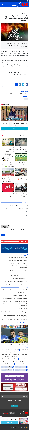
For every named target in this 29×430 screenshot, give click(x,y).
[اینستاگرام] (18, 400)
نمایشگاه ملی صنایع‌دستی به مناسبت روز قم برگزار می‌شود (15, 284)
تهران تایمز (21, 363)
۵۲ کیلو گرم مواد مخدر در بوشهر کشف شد (18, 273)
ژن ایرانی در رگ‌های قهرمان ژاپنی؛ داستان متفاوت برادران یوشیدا (14, 301)
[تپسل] (2, 105)
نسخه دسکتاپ (14, 406)
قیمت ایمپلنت (14, 356)
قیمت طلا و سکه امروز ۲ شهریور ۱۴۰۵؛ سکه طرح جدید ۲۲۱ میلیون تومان (15, 304)
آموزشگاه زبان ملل (23, 361)
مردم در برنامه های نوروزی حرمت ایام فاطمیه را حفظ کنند (15, 93)
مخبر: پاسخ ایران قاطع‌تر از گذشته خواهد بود (18, 257)
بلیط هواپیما (15, 359)
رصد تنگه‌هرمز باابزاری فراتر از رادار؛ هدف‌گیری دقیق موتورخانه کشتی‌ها (15, 316)
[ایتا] (7, 400)
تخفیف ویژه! (9, 422)
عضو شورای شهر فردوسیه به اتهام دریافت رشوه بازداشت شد (15, 298)
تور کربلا (10, 352)
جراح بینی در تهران (24, 349)
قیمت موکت (15, 352)
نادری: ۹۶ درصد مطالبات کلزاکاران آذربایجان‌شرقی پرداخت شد (15, 270)
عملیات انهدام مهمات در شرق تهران (20, 295)
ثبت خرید (14, 128)
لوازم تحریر (17, 349)
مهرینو (3, 361)
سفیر (2, 349)
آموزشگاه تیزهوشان (23, 359)
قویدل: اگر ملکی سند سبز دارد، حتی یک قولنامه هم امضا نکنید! (14, 290)
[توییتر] (16, 400)
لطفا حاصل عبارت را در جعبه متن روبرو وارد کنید (18, 229)
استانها (26, 10)
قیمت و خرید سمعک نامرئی (12, 361)
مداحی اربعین (24, 354)
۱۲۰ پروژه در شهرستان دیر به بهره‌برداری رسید (18, 263)
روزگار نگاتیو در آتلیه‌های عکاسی (20, 293)
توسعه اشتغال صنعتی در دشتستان (20, 278)
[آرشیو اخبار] (9, 400)
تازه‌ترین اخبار (24, 255)
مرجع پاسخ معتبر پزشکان (6, 354)
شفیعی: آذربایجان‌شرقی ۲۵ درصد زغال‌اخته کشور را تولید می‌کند (14, 281)
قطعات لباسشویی (5, 356)
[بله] (20, 400)
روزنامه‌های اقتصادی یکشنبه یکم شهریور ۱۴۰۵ (17, 344)
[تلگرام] (22, 400)
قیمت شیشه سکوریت (9, 349)
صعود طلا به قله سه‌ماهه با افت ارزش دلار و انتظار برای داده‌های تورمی (14, 311)
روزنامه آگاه (7, 363)
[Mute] (5, 120)
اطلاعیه (26, 99)
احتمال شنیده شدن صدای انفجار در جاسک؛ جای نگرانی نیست (14, 319)
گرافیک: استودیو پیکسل (10, 427)
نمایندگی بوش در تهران (6, 359)
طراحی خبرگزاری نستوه (21, 427)
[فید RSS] (11, 400)
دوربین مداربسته (16, 354)
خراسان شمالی (20, 10)
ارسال (3, 235)
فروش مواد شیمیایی (23, 356)
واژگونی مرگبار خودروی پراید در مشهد (19, 308)
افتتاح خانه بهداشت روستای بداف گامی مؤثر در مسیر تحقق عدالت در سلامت (15, 266)
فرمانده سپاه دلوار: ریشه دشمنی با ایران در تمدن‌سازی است (15, 276)
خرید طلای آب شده (24, 352)
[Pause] (3, 120)
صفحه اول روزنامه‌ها (22, 323)
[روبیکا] (13, 400)
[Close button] (28, 416)
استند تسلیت (4, 352)
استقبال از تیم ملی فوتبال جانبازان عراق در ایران (17, 260)
